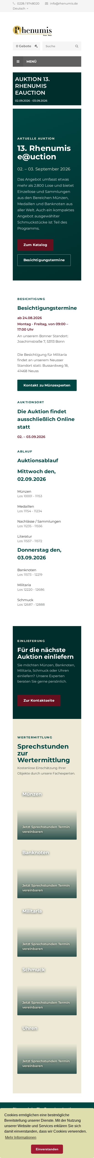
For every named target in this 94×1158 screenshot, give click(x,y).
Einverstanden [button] (47, 1149)
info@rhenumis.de (64, 3)
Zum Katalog (35, 245)
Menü (31, 61)
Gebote (24, 46)
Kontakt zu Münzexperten (47, 385)
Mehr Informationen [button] (20, 1137)
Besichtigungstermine (44, 260)
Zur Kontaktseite (39, 700)
